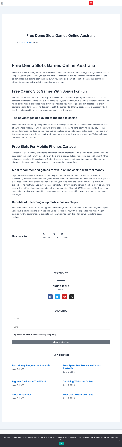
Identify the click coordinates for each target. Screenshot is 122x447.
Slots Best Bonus (22, 394)
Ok (62, 443)
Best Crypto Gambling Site (78, 394)
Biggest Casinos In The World (29, 381)
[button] (91, 3)
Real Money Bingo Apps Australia (31, 365)
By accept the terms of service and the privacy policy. (35, 335)
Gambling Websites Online (78, 381)
